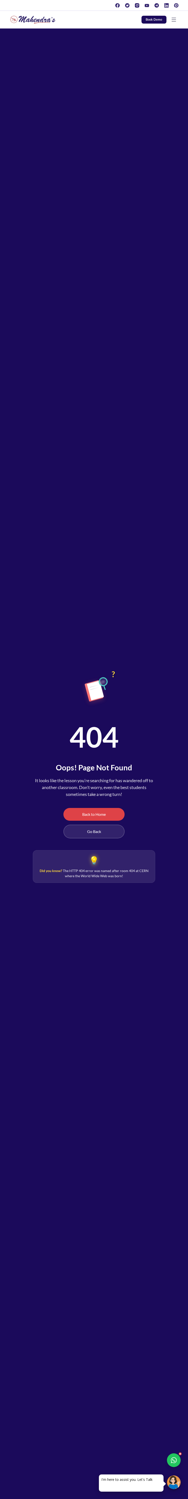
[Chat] (174, 1482)
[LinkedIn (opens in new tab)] (166, 5)
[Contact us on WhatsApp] (174, 1460)
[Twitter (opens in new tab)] (127, 5)
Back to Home (94, 814)
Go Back (94, 831)
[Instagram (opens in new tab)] (137, 5)
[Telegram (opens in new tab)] (157, 5)
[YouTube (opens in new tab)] (147, 5)
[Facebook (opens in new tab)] (117, 5)
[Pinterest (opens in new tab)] (176, 5)
